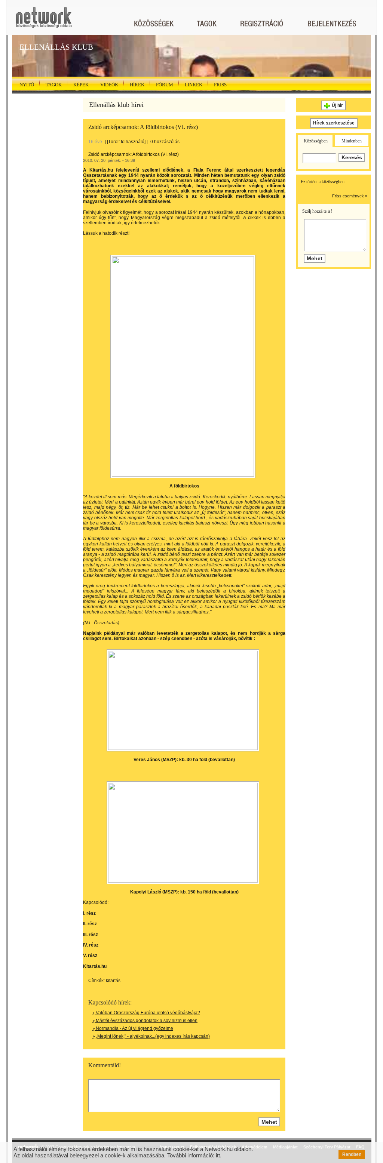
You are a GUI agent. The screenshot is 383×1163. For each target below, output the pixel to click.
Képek (81, 84)
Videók (109, 84)
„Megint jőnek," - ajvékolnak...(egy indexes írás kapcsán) (152, 1036)
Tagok (54, 84)
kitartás (113, 980)
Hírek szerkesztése (334, 123)
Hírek (137, 84)
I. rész (89, 913)
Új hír (337, 105)
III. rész (90, 934)
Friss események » (349, 196)
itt (218, 1155)
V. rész (90, 955)
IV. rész (90, 945)
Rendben (351, 1154)
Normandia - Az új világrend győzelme (134, 1028)
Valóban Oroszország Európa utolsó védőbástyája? (147, 1012)
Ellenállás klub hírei (116, 104)
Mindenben (351, 141)
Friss (220, 84)
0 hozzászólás (165, 141)
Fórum (164, 84)
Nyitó (26, 84)
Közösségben (316, 141)
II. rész (90, 923)
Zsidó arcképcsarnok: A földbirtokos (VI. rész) (143, 127)
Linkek (193, 84)
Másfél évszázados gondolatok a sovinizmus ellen (146, 1020)
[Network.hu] (43, 21)
